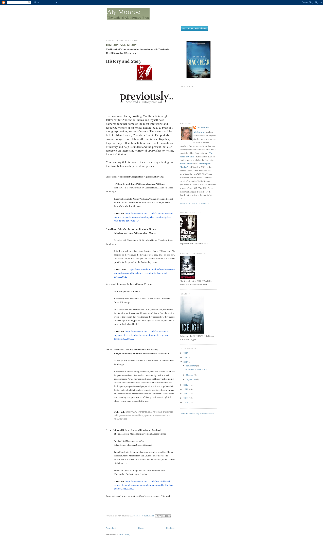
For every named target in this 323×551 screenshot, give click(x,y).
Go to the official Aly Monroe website (197, 413)
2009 (186, 397)
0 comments (148, 516)
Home (140, 527)
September (191, 379)
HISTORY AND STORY (121, 45)
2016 (186, 352)
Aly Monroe (203, 127)
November (191, 365)
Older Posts (170, 527)
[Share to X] (163, 516)
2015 (186, 357)
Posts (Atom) (124, 534)
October (190, 374)
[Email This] (156, 516)
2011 (186, 389)
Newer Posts (111, 527)
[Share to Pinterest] (169, 516)
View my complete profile (194, 203)
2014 (186, 361)
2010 (186, 393)
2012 (186, 384)
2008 (186, 402)
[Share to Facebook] (166, 516)
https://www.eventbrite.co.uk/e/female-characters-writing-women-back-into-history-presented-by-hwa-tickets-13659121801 (144, 416)
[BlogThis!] (160, 516)
